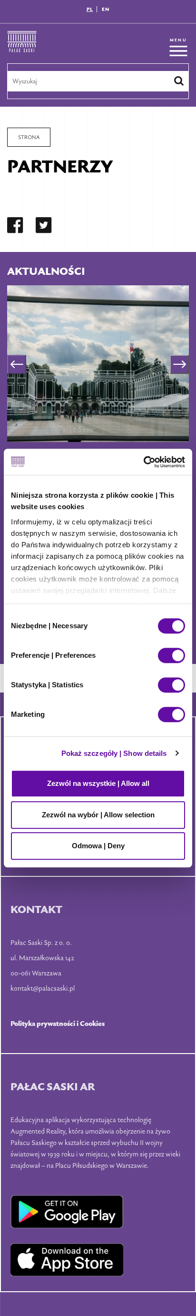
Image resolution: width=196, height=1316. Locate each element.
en (106, 9)
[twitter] (44, 227)
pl (90, 9)
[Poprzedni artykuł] (16, 364)
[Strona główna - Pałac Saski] (22, 47)
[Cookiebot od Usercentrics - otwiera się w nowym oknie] (143, 462)
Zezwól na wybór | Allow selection (98, 815)
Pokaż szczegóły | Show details (114, 753)
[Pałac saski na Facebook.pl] (15, 227)
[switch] (171, 655)
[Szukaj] (179, 81)
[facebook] (15, 227)
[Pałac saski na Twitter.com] (44, 227)
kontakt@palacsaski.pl (42, 988)
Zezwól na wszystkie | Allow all (98, 783)
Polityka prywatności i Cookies (57, 1023)
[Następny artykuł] (179, 364)
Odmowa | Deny (98, 846)
